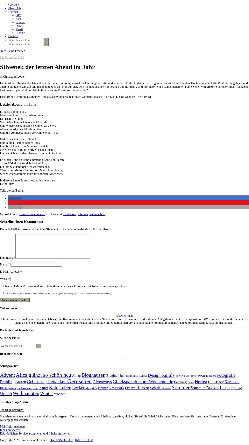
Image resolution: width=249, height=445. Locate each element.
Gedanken (69, 214)
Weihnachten (97, 214)
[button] (14, 198)
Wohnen (60, 394)
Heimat (191, 382)
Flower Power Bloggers (203, 375)
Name (5, 264)
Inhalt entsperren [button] (10, 430)
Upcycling (234, 388)
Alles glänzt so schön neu (43, 375)
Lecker (78, 387)
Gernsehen (79, 381)
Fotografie (226, 375)
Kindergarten (8, 388)
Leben (65, 387)
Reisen (142, 387)
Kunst (43, 388)
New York (116, 388)
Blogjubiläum (115, 375)
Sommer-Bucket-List (208, 387)
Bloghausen (93, 375)
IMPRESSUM (84, 440)
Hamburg (180, 382)
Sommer (181, 387)
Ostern (130, 388)
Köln (53, 387)
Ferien (179, 375)
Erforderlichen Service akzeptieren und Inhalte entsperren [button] (35, 433)
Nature (103, 388)
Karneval (231, 382)
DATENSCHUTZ (61, 440)
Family (168, 375)
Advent (7, 375)
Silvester (83, 214)
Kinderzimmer (24, 388)
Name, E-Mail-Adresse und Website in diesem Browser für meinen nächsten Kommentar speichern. (66, 286)
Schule (155, 388)
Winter (46, 393)
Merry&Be (91, 388)
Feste (186, 376)
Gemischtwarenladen (32, 214)
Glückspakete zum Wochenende (143, 381)
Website (5, 278)
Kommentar (7, 257)
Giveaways (102, 381)
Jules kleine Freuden (12, 51)
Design (154, 375)
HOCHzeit (216, 382)
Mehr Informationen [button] (12, 426)
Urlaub (6, 393)
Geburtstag (37, 381)
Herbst (201, 381)
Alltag (76, 375)
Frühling (7, 381)
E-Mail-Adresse (11, 271)
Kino (35, 388)
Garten (20, 382)
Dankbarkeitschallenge (136, 376)
